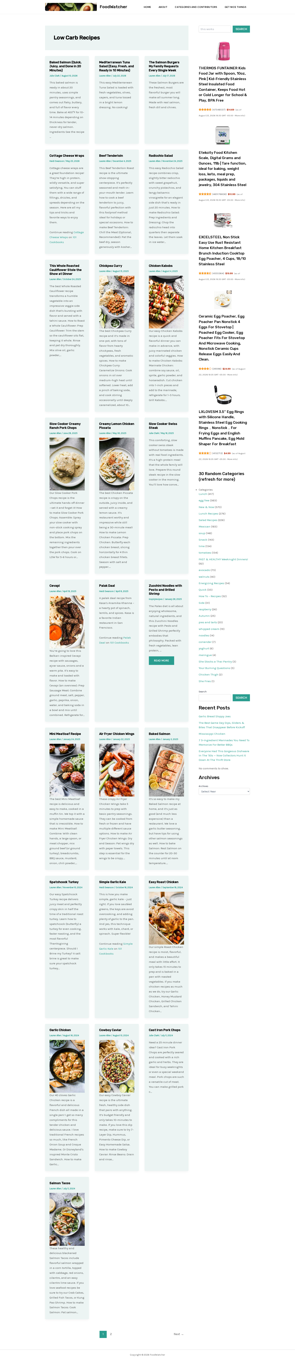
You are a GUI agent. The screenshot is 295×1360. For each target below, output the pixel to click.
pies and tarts (208, 622)
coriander (205, 642)
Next (179, 1334)
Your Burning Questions (214, 668)
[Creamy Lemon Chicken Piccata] (116, 463)
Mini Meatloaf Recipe (65, 734)
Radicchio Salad (161, 156)
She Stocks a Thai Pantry (215, 661)
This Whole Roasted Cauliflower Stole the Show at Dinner (66, 270)
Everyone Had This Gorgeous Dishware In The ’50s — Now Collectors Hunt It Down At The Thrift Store (224, 755)
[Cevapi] (67, 621)
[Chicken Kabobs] (166, 302)
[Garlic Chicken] (67, 1066)
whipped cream (209, 629)
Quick (203, 589)
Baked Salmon (159, 734)
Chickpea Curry (110, 266)
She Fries (205, 681)
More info (239, 115)
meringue (205, 655)
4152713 (217, 453)
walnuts (204, 576)
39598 (217, 368)
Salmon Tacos (60, 1183)
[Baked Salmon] (166, 769)
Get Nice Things (235, 7)
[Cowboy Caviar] (116, 1066)
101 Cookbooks (119, 642)
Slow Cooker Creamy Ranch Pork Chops (65, 426)
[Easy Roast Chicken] (166, 918)
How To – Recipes (210, 596)
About (163, 7)
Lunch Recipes (208, 513)
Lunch (203, 494)
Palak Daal (107, 586)
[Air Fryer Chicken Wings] (116, 769)
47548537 (219, 109)
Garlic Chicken (60, 1030)
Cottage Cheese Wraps (67, 156)
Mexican (204, 526)
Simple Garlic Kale (112, 882)
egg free (204, 500)
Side (202, 602)
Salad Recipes (208, 520)
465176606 (219, 194)
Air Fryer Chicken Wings (116, 734)
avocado (204, 570)
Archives (203, 786)
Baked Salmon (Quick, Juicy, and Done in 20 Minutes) (66, 66)
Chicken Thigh (208, 674)
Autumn (204, 615)
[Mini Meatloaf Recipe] (67, 769)
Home (147, 7)
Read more (161, 660)
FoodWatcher (113, 6)
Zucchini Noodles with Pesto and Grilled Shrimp (165, 590)
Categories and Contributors (196, 7)
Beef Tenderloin (111, 156)
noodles (204, 635)
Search (241, 29)
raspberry (205, 609)
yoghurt (204, 648)
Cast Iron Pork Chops (164, 1030)
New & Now (206, 507)
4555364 (218, 273)
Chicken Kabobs (161, 266)
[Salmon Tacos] (67, 1219)
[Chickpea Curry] (116, 302)
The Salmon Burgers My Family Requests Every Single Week (164, 66)
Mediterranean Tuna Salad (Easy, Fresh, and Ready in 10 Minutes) (116, 66)
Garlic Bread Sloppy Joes (215, 716)
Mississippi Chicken (212, 733)
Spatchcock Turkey (64, 882)
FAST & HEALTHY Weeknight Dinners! (223, 559)
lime (202, 546)
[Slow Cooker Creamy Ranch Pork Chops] (67, 463)
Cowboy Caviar (110, 1030)
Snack (203, 539)
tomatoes (205, 552)
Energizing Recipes (211, 583)
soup (202, 533)
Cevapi (55, 586)
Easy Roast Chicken (163, 882)
